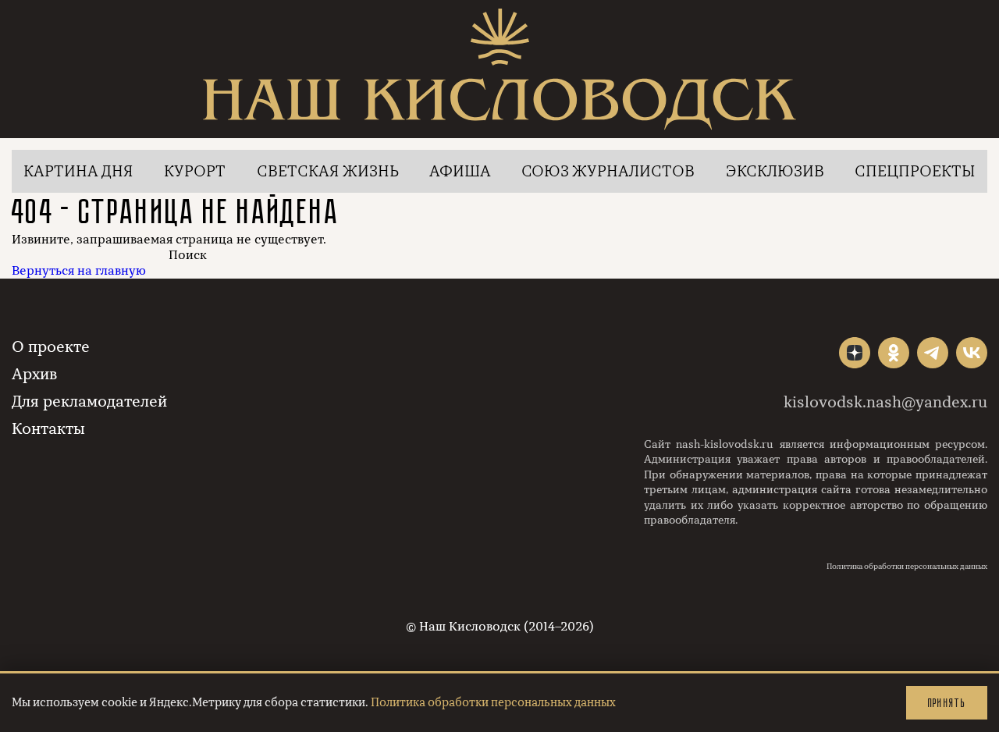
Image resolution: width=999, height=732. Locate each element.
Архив (34, 374)
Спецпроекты (915, 171)
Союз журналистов (608, 171)
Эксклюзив (775, 171)
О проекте (51, 347)
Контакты (48, 429)
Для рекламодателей (89, 401)
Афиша (460, 171)
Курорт (195, 171)
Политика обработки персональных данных (907, 566)
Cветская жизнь (328, 171)
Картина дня (78, 171)
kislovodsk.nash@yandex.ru (885, 402)
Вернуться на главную (79, 271)
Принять (946, 702)
